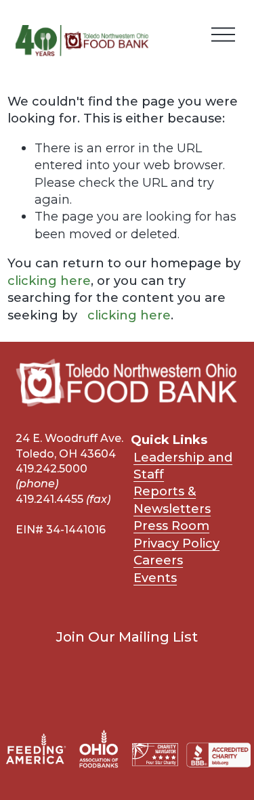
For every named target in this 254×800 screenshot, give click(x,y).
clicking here (49, 280)
